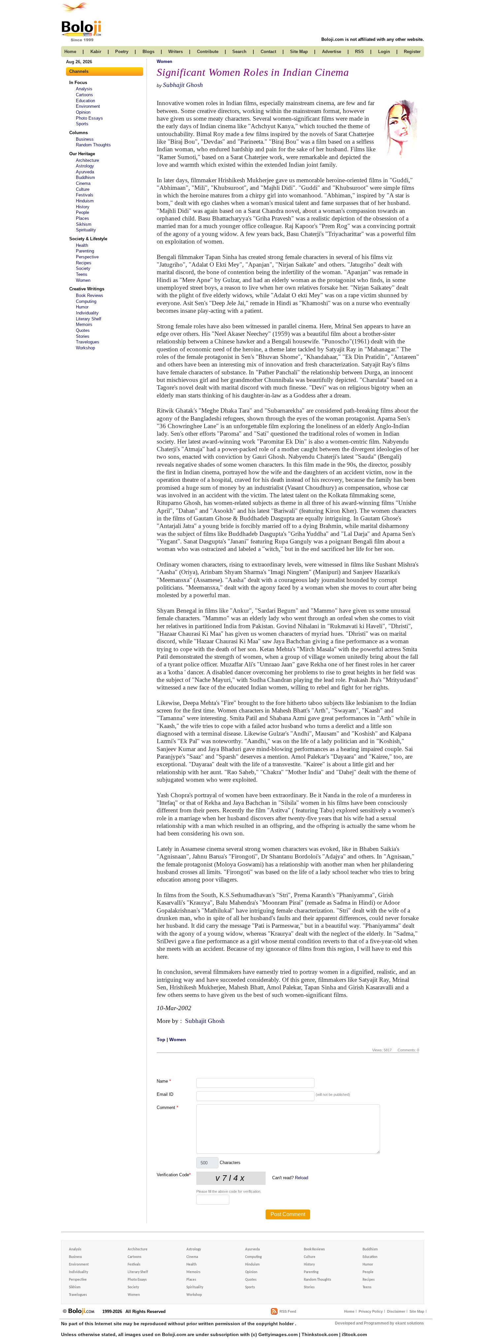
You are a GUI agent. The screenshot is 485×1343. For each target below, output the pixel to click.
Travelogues (87, 341)
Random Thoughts (93, 144)
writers (175, 51)
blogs (148, 51)
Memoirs (84, 324)
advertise (331, 51)
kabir (95, 51)
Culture (82, 189)
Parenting (85, 250)
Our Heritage (82, 153)
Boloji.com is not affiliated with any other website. (372, 39)
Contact (268, 51)
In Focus (78, 82)
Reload (301, 1177)
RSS (359, 51)
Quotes (83, 330)
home (70, 51)
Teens (81, 274)
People (82, 212)
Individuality (87, 312)
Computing (86, 301)
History (82, 206)
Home (349, 1311)
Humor (82, 307)
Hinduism (85, 200)
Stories (82, 336)
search (239, 51)
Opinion (83, 112)
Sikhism (83, 224)
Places (82, 218)
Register (412, 51)
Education (85, 100)
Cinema (83, 183)
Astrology (85, 165)
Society (83, 268)
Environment (88, 106)
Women (83, 280)
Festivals (84, 194)
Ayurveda (85, 171)
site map (299, 51)
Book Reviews (89, 295)
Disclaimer (396, 1311)
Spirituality (86, 229)
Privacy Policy (371, 1311)
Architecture (87, 160)
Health (82, 245)
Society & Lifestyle (88, 238)
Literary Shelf (88, 318)
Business (85, 139)
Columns (78, 132)
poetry (121, 51)
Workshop (85, 347)
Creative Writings (86, 288)
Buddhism (85, 177)
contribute (207, 51)
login (384, 51)
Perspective (87, 256)
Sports (82, 123)
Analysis (84, 88)
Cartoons (84, 94)
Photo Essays (89, 118)
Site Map (416, 1311)
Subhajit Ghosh (183, 84)
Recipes (83, 262)
